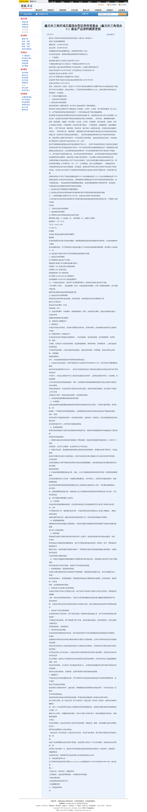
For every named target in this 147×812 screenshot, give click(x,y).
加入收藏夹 (113, 5)
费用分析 (25, 110)
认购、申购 (26, 41)
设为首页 (123, 5)
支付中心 (45, 805)
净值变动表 (26, 105)
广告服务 (78, 805)
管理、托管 (26, 46)
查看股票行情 (43, 14)
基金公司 (86, 10)
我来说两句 (110, 34)
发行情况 (25, 80)
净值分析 (25, 22)
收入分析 (25, 107)
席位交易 (25, 88)
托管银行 (109, 10)
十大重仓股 (26, 56)
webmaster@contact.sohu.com (82, 810)
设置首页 (71, 805)
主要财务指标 (26, 97)
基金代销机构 (26, 49)
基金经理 (25, 78)
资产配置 (25, 66)
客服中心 (65, 805)
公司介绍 (108, 805)
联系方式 (85, 805)
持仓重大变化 (26, 58)
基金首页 (38, 10)
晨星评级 (85, 14)
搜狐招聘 (51, 805)
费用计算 (25, 39)
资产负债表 (26, 99)
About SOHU (101, 805)
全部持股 (25, 61)
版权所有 (91, 808)
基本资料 (25, 72)
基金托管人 (26, 90)
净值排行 (50, 10)
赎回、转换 (26, 44)
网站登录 (58, 805)
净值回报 (62, 10)
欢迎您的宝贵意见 (82, 803)
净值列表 (25, 27)
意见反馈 (101, 5)
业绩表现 (25, 24)
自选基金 (121, 10)
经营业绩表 (26, 102)
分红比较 (74, 10)
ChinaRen (38, 805)
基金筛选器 (28, 14)
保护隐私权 (92, 805)
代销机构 (98, 10)
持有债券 (25, 63)
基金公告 (25, 75)
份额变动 (25, 83)
